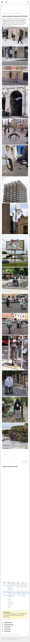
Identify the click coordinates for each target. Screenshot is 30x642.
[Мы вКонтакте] (3, 639)
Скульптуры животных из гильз (20, 594)
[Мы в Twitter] (6, 639)
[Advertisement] (15, 524)
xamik (12, 13)
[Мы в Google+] (11, 639)
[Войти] (6, 2)
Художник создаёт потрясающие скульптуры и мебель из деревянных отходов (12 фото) (10, 599)
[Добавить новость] (15, 2)
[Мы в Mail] (16, 639)
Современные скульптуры (15, 593)
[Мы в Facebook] (8, 639)
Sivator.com (9, 634)
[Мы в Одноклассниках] (13, 639)
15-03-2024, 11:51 (5, 13)
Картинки (18, 13)
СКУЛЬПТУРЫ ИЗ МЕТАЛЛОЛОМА (5, 594)
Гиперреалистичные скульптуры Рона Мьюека (24, 594)
